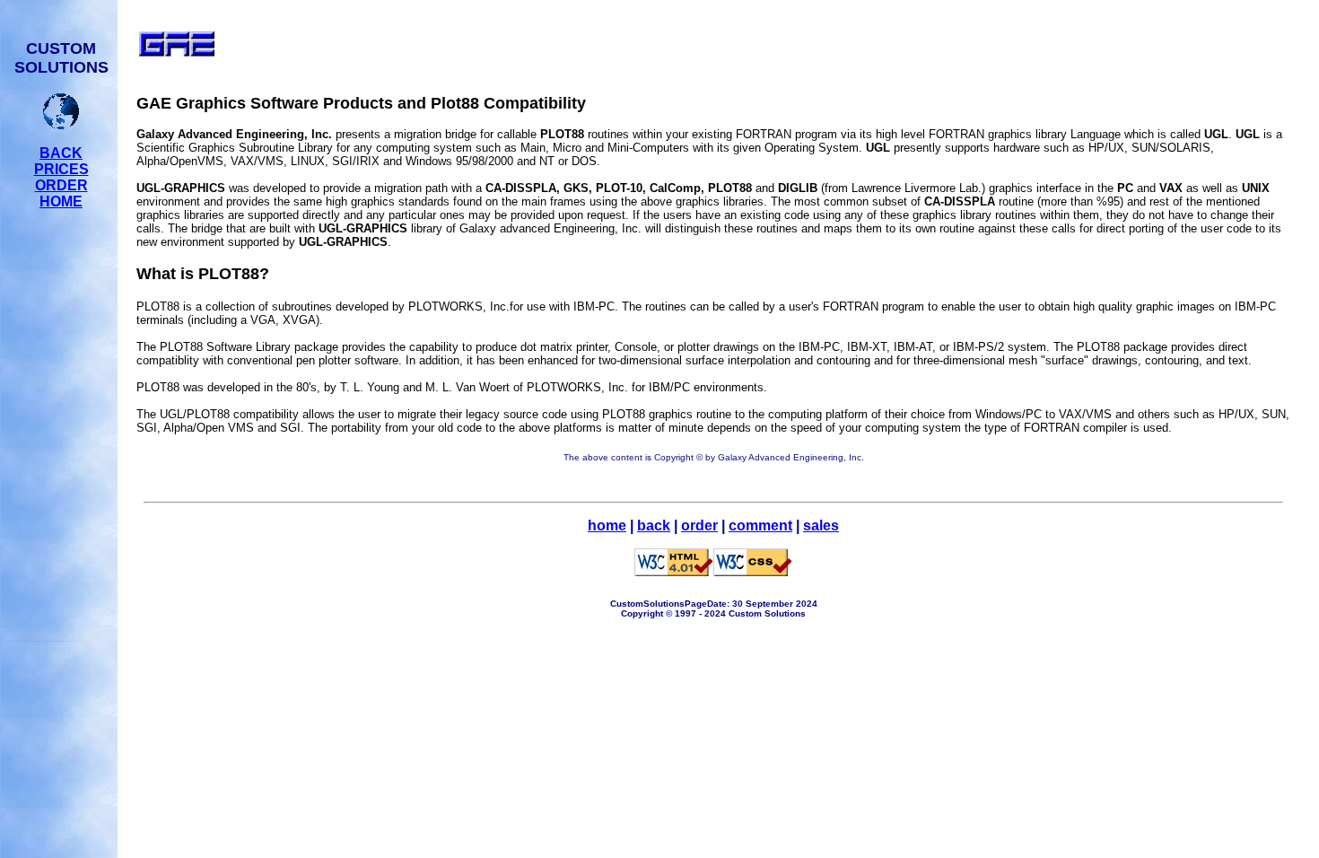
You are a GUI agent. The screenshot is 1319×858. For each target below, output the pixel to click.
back (653, 525)
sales (821, 525)
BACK (61, 153)
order (699, 525)
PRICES (61, 169)
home (607, 525)
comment (760, 525)
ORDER (61, 185)
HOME (61, 201)
